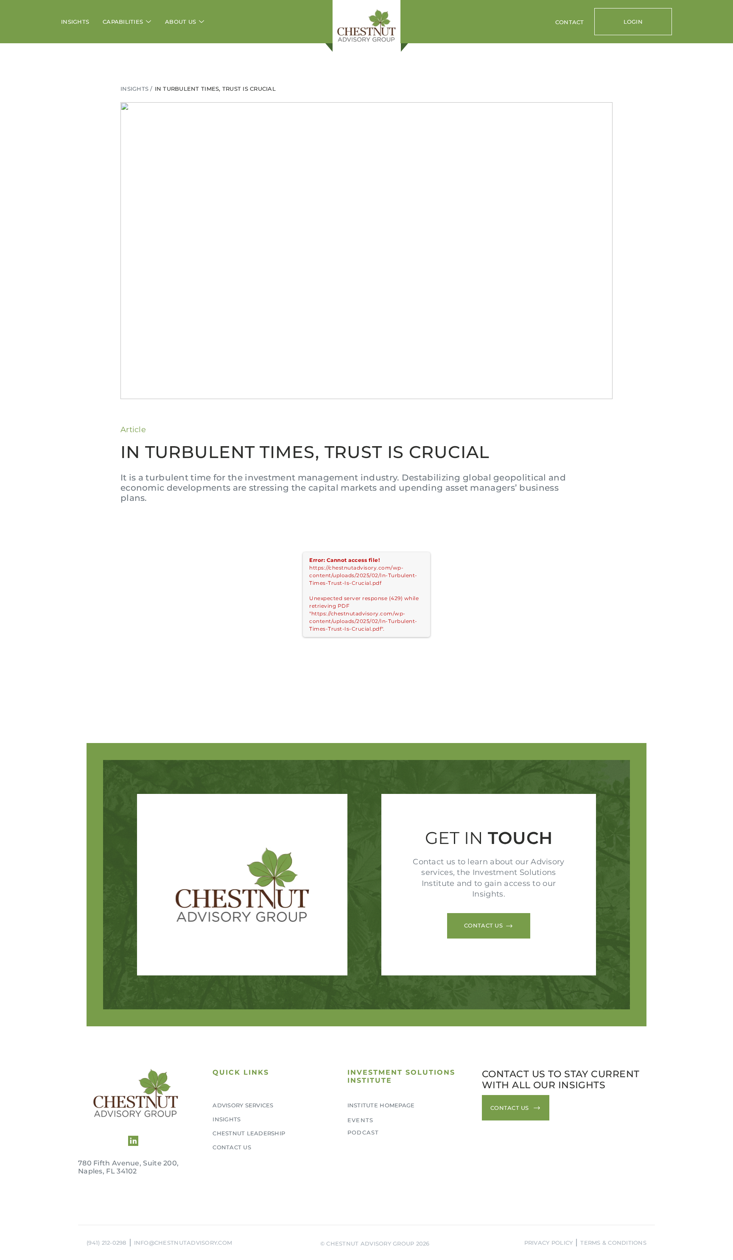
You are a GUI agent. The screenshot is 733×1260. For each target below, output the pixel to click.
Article (133, 429)
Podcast (363, 1132)
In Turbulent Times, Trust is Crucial (215, 88)
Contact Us (232, 1147)
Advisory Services (243, 1105)
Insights (75, 22)
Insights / (136, 88)
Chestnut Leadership (249, 1133)
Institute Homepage (381, 1105)
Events (360, 1120)
